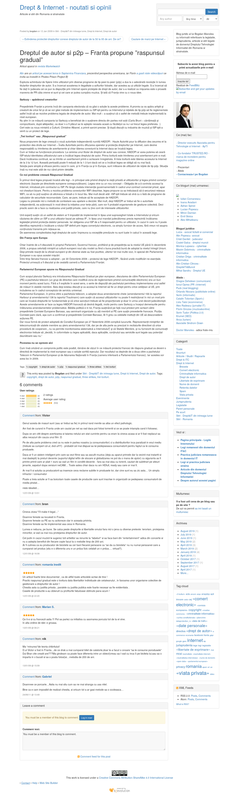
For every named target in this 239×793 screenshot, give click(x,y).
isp (204, 641)
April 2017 (186, 569)
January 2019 (188, 552)
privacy (180, 667)
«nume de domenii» (207, 657)
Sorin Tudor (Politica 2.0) (190, 312)
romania (194, 666)
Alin (22, 73)
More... (184, 573)
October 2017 (188, 559)
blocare (179, 599)
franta (206, 635)
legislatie (206, 645)
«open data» (181, 661)
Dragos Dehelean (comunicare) (193, 281)
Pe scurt (180, 412)
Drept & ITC (182, 359)
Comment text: (31, 729)
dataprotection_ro (183, 621)
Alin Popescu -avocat (187, 235)
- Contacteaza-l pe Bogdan (192, 174)
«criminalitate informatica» (200, 613)
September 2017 (190, 562)
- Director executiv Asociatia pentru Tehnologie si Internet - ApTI (195, 144)
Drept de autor (110, 31)
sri (209, 667)
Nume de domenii (189, 384)
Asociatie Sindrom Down (189, 323)
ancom (193, 594)
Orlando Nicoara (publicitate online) (195, 291)
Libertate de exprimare (192, 380)
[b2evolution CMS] (119, 789)
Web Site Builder (49, 783)
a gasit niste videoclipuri (150, 73)
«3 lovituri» (180, 594)
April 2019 (186, 545)
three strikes (95, 366)
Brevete (184, 366)
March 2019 (187, 548)
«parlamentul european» (197, 661)
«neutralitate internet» (202, 654)
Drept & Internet (94, 31)
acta (188, 593)
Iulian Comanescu (191, 198)
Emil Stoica (187, 216)
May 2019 (186, 541)
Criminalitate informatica (193, 373)
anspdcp (206, 593)
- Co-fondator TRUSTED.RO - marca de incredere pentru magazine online (192, 156)
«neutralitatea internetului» (187, 657)
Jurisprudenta (183, 401)
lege (195, 645)
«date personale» (192, 625)
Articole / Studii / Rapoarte (190, 356)
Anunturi (180, 352)
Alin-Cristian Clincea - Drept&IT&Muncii (188, 265)
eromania (190, 635)
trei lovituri (111, 366)
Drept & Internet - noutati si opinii (65, 6)
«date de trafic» (199, 620)
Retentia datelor (188, 387)
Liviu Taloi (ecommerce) (189, 302)
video (212, 674)
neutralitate (187, 654)
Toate (179, 349)
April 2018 (186, 555)
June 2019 (186, 538)
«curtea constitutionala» (186, 617)
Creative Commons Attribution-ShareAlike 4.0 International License (136, 777)
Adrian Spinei (188, 205)
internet (195, 640)
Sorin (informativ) (185, 295)
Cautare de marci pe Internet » (148, 39)
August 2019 (188, 531)
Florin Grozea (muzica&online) (193, 309)
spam (204, 667)
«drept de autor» (199, 630)
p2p (61, 366)
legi (200, 645)
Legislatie (181, 405)
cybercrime (201, 617)
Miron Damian (188, 212)
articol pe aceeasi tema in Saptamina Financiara (59, 73)
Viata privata (186, 394)
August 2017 (188, 566)
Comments (205, 695)
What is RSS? (182, 703)
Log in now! (86, 717)
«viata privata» (192, 672)
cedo (186, 599)
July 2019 (186, 534)
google (179, 641)
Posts (194, 695)
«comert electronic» (192, 601)
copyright (33, 366)
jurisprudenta (184, 645)
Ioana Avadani (188, 202)
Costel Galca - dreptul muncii (192, 242)
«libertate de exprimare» (193, 649)
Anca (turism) (183, 319)
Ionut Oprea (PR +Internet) (191, 284)
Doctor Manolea (185, 330)
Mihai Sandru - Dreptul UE (190, 270)
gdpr (212, 635)
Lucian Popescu (189, 209)
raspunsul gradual (76, 366)
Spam (183, 391)
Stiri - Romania (184, 419)
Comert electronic (189, 370)
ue (211, 667)
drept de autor (48, 366)
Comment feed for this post (95, 756)
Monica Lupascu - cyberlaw (191, 246)
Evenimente (182, 398)
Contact (25, 783)
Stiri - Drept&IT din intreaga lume (70, 31)
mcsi (179, 654)
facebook (198, 635)
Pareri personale (185, 408)
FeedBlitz (194, 85)
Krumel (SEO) (184, 316)
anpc (199, 594)
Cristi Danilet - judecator (189, 239)
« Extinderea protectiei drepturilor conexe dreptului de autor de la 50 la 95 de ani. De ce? (71, 39)
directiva (180, 631)
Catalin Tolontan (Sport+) (190, 298)
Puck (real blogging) (187, 288)
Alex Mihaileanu (189, 219)
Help (34, 783)
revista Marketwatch (49, 66)
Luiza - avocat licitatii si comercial (194, 232)
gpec (184, 641)
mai (212, 650)
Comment (29, 415)
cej (190, 599)
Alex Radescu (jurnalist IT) (190, 305)
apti (212, 593)
